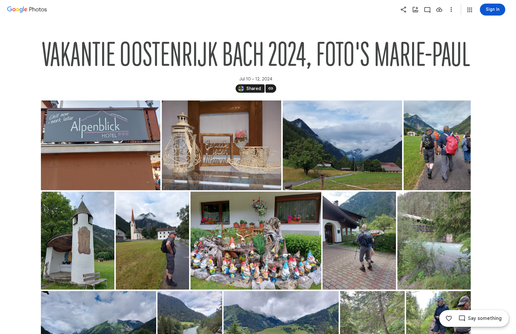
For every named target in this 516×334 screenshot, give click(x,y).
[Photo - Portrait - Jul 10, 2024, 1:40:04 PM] (437, 145)
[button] (470, 10)
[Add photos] (415, 10)
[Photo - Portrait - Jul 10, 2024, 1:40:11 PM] (77, 241)
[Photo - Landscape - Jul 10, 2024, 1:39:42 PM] (100, 145)
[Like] (449, 318)
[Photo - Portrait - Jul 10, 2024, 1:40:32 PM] (359, 241)
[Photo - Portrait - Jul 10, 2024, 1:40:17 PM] (152, 241)
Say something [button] (485, 318)
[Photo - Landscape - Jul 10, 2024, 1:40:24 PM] (255, 241)
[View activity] (427, 10)
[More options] (451, 10)
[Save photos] (439, 10)
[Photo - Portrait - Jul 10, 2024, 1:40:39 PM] (434, 241)
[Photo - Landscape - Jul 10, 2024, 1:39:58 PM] (342, 145)
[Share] (403, 10)
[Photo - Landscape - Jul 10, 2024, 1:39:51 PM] (221, 145)
